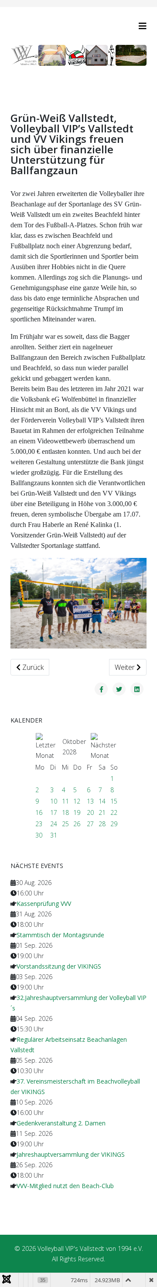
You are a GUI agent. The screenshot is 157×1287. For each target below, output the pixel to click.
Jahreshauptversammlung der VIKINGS (71, 1154)
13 (90, 801)
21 (102, 812)
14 (102, 801)
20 (90, 812)
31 (53, 835)
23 (38, 824)
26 (76, 824)
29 (113, 824)
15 (113, 801)
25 (65, 824)
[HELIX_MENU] (143, 26)
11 (65, 801)
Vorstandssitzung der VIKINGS (59, 966)
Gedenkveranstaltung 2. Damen (61, 1123)
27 (90, 824)
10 (53, 801)
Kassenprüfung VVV (44, 903)
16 (38, 812)
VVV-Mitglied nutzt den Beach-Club (65, 1186)
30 (38, 835)
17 (53, 812)
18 (65, 812)
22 (113, 812)
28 (102, 824)
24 (53, 824)
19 (76, 812)
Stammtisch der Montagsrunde (60, 935)
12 (76, 801)
